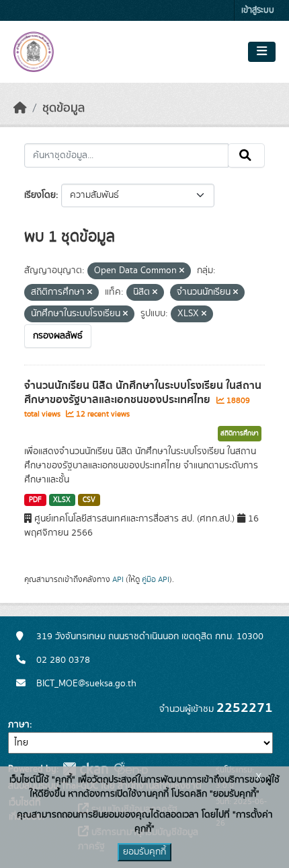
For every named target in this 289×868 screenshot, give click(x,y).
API (118, 579)
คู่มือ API (155, 579)
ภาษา (19, 724)
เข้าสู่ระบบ (257, 10)
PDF (35, 500)
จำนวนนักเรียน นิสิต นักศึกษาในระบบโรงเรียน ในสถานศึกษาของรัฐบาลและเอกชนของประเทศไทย (142, 392)
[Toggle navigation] (262, 52)
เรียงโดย (40, 195)
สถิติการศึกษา (239, 433)
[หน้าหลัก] (20, 108)
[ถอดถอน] (181, 271)
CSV (89, 500)
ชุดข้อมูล (63, 108)
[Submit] (246, 155)
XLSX (62, 500)
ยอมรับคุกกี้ (144, 852)
